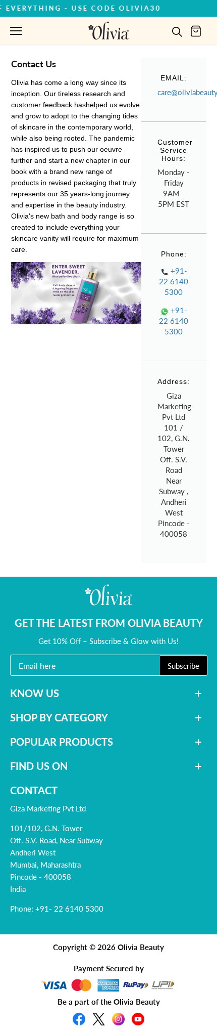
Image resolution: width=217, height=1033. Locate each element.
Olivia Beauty (141, 947)
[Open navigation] (16, 31)
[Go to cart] (196, 31)
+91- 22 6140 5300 (173, 281)
